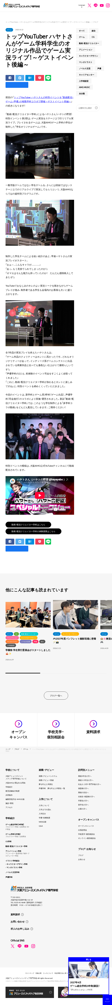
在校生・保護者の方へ (86, 796)
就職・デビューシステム (48, 776)
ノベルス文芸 (84, 68)
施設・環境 (9, 803)
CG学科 (9, 841)
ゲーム (9, 30)
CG (93, 37)
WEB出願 (42, 821)
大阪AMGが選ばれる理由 (15, 782)
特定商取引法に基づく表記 (63, 973)
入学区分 (42, 813)
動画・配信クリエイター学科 (16, 846)
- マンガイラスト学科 (14, 867)
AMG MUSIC (84, 87)
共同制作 (9, 795)
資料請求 (15, 914)
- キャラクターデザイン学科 (17, 864)
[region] (56, 637)
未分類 (82, 93)
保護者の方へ (83, 788)
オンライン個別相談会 (87, 838)
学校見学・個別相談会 (86, 834)
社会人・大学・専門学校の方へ (89, 784)
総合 (94, 30)
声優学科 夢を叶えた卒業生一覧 (52, 788)
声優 (99, 68)
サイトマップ (29, 973)
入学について (44, 805)
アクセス (9, 807)
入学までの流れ (45, 809)
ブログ (80, 855)
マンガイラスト (85, 62)
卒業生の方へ (83, 800)
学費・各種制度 (44, 817)
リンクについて (48, 973)
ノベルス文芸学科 (13, 872)
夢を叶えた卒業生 (46, 784)
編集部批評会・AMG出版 (15, 799)
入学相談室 (84, 80)
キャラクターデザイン (88, 55)
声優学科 (9, 877)
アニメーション (85, 49)
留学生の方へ (83, 804)
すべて (82, 30)
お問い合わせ (18, 921)
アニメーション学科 (13, 851)
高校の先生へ (83, 792)
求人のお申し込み (20, 928)
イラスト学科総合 (13, 860)
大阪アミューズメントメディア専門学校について (16, 777)
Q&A (41, 826)
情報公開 (38, 973)
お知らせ (81, 859)
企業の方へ (82, 808)
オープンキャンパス (86, 826)
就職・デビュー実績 (46, 780)
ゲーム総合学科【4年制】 (15, 824)
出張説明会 (82, 830)
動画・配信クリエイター (89, 43)
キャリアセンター (86, 74)
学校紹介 (9, 786)
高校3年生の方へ (84, 776)
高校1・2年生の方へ (85, 780)
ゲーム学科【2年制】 (13, 834)
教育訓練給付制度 (13, 791)
